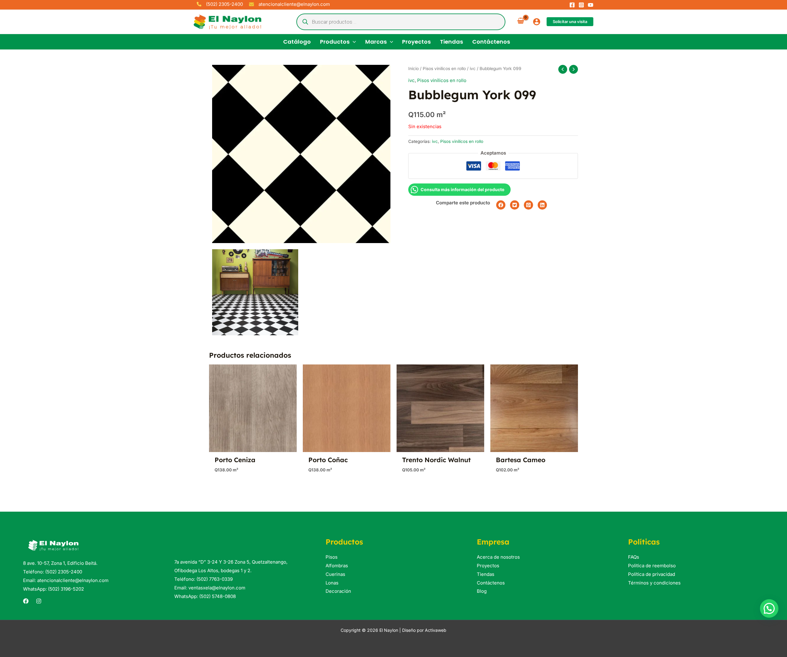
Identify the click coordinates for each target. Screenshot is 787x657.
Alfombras (337, 565)
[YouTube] (590, 5)
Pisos (332, 557)
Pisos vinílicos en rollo (444, 68)
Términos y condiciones (654, 583)
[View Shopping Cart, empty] (521, 22)
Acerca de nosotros (498, 557)
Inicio (413, 68)
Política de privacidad (651, 574)
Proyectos (488, 565)
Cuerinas (335, 574)
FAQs (633, 557)
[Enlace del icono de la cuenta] (536, 22)
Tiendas (485, 574)
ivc (473, 68)
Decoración (338, 591)
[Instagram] (581, 5)
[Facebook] (572, 5)
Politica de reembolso (652, 565)
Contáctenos (491, 583)
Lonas (332, 583)
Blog (482, 591)
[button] (570, 21)
